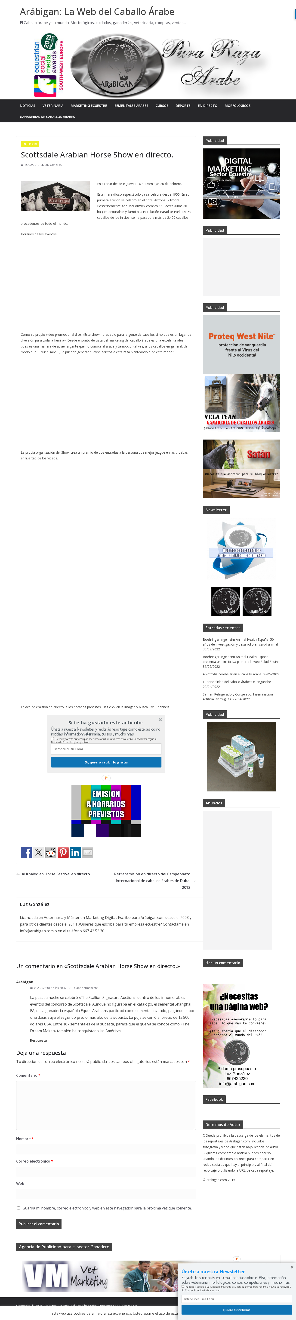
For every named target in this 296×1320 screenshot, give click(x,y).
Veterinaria (53, 105)
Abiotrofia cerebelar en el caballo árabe (232, 674)
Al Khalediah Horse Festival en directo (56, 874)
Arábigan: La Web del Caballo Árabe (97, 11)
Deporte (183, 105)
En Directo (207, 105)
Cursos (162, 105)
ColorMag (126, 1306)
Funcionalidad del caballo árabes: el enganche (237, 682)
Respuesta (38, 1040)
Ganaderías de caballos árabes (47, 116)
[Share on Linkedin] (75, 852)
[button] (105, 722)
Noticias (27, 105)
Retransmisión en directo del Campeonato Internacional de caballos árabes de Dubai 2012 (152, 880)
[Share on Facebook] (26, 852)
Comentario (28, 1075)
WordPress (24, 1311)
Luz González (53, 165)
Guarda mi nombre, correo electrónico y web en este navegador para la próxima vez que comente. (107, 1208)
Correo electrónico (34, 1161)
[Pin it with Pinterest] (63, 852)
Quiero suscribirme (236, 1310)
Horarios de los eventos (39, 234)
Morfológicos (237, 105)
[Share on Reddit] (50, 852)
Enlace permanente (85, 988)
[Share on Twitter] (38, 852)
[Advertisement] (241, 267)
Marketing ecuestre (89, 105)
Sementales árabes (131, 105)
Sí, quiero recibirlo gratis (106, 762)
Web (20, 1183)
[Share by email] (87, 852)
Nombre (25, 1138)
